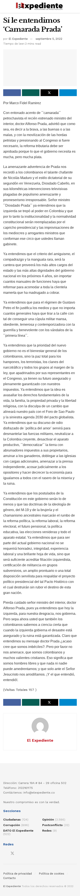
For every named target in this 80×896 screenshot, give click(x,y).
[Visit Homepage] (40, 6)
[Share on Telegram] (68, 92)
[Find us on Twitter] (12, 853)
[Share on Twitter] (49, 92)
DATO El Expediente (18, 830)
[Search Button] (75, 6)
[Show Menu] (5, 6)
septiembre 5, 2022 (49, 38)
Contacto (9, 878)
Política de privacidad (17, 873)
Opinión (48, 819)
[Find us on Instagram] (20, 853)
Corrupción (11, 825)
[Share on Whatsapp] (31, 92)
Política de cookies (51, 873)
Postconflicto (52, 825)
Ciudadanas (12, 819)
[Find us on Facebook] (4, 853)
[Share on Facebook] (12, 92)
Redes (47, 830)
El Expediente (18, 38)
